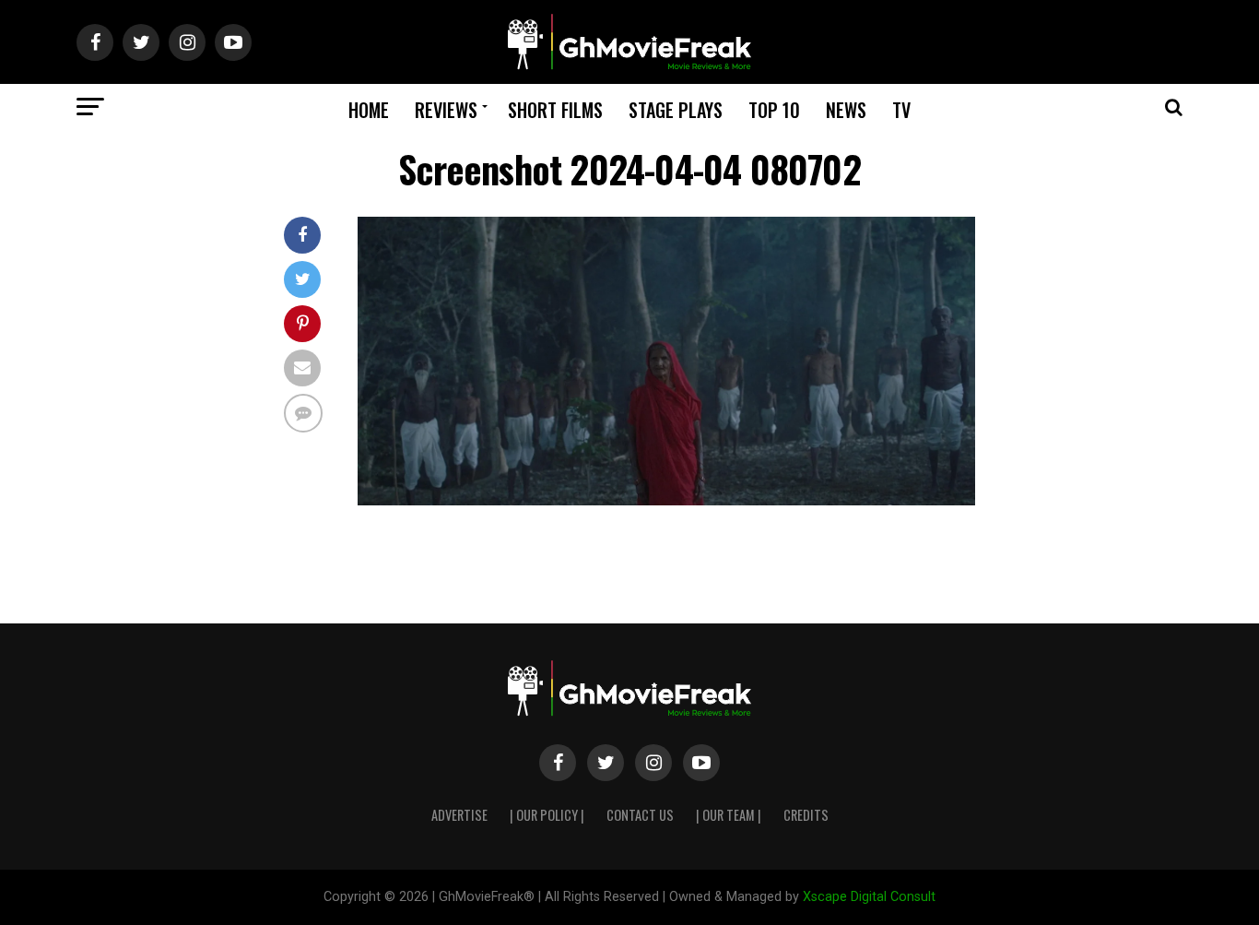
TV (901, 110)
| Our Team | (728, 814)
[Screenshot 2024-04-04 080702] (666, 500)
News (846, 110)
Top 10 (774, 110)
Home (368, 110)
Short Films (555, 110)
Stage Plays (676, 110)
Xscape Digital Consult (869, 897)
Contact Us (640, 814)
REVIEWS (446, 110)
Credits (806, 814)
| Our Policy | (547, 814)
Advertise (459, 814)
